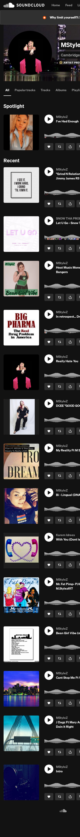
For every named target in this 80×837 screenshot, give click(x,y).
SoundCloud (24, 5)
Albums (61, 90)
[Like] (48, 146)
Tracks (45, 90)
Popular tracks (25, 90)
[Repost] (59, 146)
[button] (48, 119)
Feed (68, 5)
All (7, 90)
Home (56, 5)
